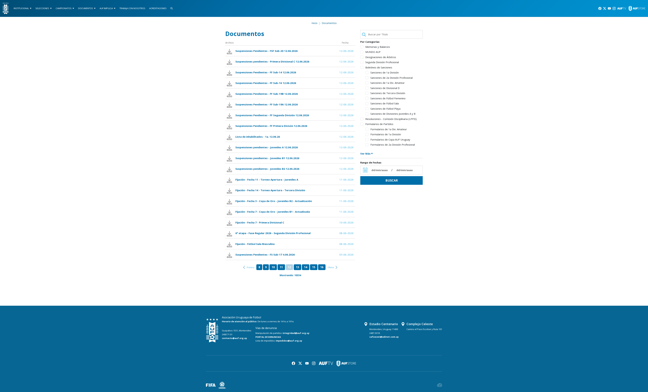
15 (313, 267)
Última (331, 267)
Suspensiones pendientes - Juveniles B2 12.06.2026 (267, 168)
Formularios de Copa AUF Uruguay (390, 139)
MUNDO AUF (373, 52)
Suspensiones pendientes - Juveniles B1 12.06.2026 (267, 158)
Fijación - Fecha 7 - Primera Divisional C (259, 222)
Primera (250, 267)
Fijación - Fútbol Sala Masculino (255, 244)
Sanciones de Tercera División (387, 93)
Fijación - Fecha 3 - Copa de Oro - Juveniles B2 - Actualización (273, 201)
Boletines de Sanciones (378, 67)
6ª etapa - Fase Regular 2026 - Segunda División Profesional (272, 233)
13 (297, 267)
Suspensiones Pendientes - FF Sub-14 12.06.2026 (265, 72)
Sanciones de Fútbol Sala (384, 103)
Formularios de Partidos (379, 124)
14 (305, 267)
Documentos (329, 23)
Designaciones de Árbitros (380, 57)
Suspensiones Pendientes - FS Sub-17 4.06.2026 (265, 254)
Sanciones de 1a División (384, 72)
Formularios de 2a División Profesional (392, 144)
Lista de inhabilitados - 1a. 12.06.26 (257, 136)
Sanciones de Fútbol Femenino (388, 98)
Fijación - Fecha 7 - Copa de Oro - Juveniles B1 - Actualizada (272, 211)
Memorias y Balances (377, 46)
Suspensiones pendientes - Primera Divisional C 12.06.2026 (272, 61)
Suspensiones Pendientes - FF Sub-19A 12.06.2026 (266, 104)
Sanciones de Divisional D (385, 88)
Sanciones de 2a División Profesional (391, 77)
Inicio (314, 23)
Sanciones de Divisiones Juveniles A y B (392, 113)
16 (321, 267)
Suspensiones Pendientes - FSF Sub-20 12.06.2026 (266, 51)
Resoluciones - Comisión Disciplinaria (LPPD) (391, 119)
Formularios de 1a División (385, 134)
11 (281, 267)
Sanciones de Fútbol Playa (385, 108)
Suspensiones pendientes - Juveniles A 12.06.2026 (266, 147)
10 (273, 267)
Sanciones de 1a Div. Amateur (387, 82)
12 (289, 267)
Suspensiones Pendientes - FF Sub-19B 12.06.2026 (266, 93)
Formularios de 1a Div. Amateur (388, 129)
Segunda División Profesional (382, 62)
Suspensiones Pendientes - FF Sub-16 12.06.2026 (265, 83)
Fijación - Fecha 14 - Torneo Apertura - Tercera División (270, 190)
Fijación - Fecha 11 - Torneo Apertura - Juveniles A (266, 179)
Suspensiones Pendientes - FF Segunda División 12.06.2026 (272, 115)
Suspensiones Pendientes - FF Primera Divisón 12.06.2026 (271, 126)
